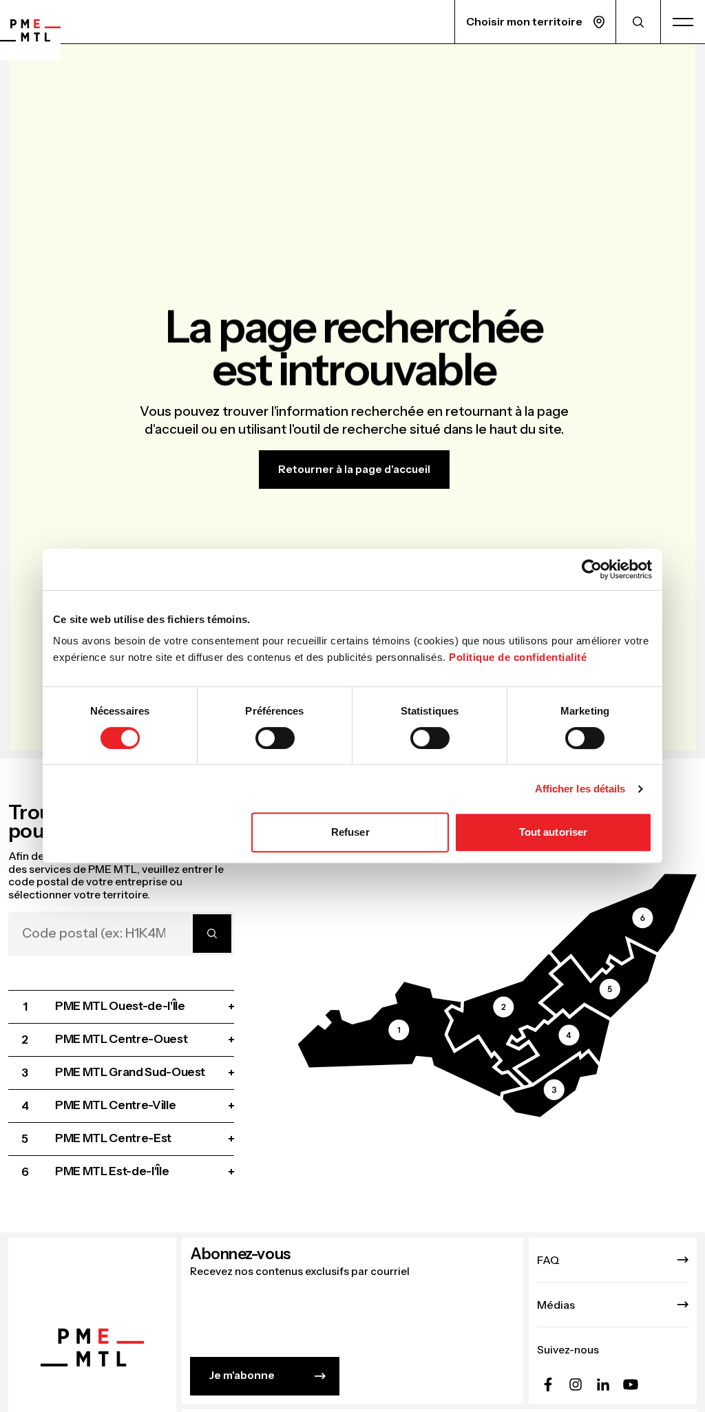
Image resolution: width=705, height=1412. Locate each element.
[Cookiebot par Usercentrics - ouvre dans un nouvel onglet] (592, 569)
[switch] (275, 738)
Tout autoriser (553, 832)
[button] (409, 1039)
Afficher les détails (580, 788)
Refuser (350, 832)
